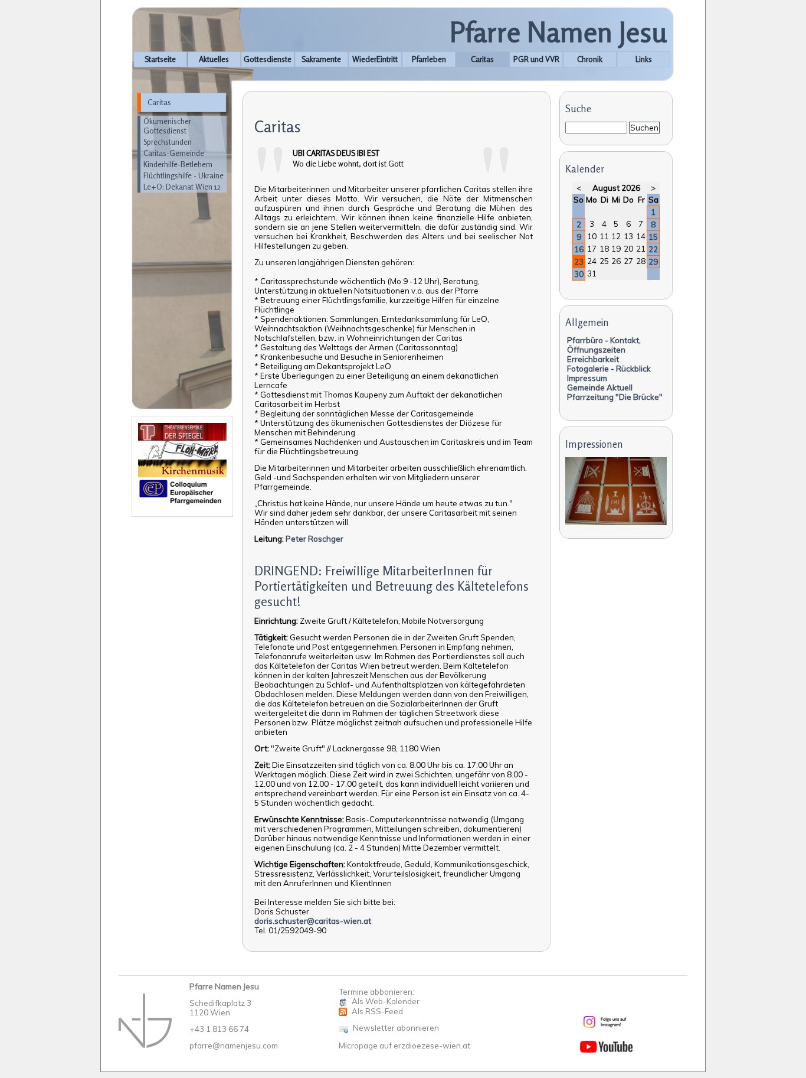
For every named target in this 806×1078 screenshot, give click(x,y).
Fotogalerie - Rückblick (609, 368)
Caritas (482, 59)
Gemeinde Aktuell (600, 387)
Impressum (587, 378)
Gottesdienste (267, 59)
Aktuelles (214, 59)
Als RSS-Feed (377, 1011)
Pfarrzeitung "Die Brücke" (615, 397)
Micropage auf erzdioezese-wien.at (404, 1045)
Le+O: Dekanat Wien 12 (182, 186)
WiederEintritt (375, 59)
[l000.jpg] (616, 522)
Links (643, 59)
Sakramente (321, 59)
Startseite (160, 59)
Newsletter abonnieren (396, 1028)
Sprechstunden (167, 141)
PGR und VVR (536, 59)
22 (653, 249)
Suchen (644, 127)
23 (579, 261)
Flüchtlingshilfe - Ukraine (183, 175)
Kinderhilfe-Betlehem (177, 164)
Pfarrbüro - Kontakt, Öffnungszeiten (604, 345)
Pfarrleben (429, 59)
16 (579, 249)
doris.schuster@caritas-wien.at (312, 921)
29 (653, 261)
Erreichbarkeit (593, 359)
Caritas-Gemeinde (173, 153)
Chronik (589, 59)
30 (579, 274)
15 (653, 237)
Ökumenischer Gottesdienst (167, 125)
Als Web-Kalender (386, 1001)
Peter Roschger (314, 538)
